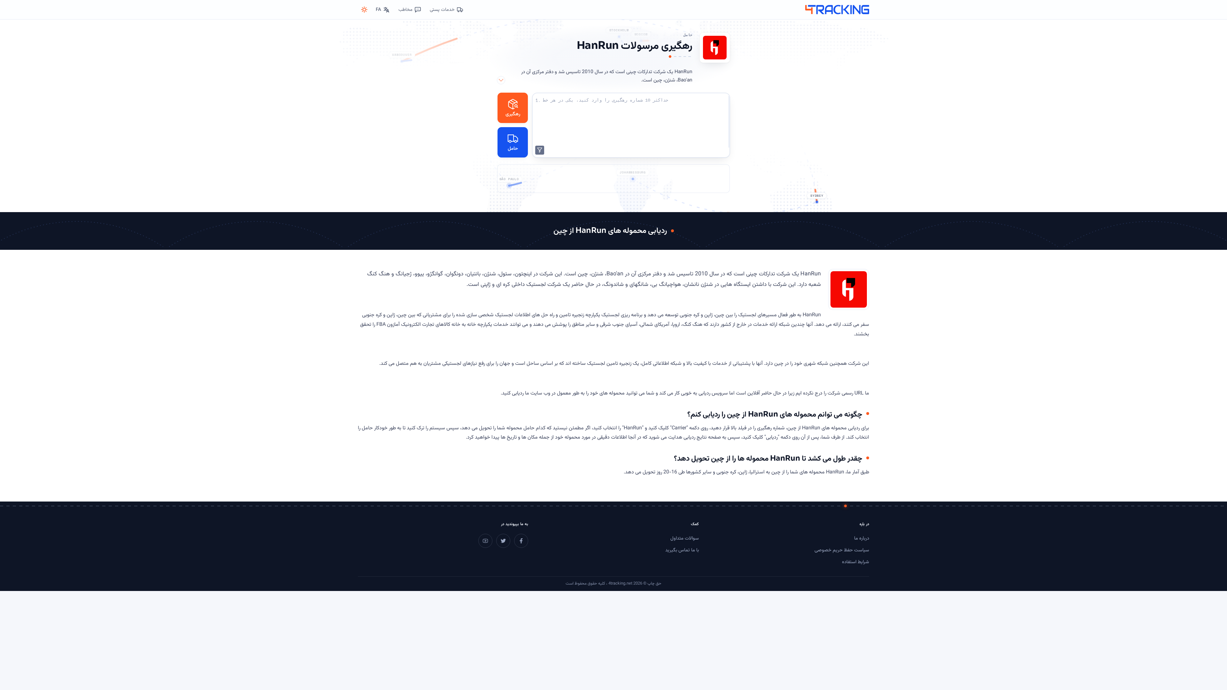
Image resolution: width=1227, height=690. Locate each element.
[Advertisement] (613, 178)
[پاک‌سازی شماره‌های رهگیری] (539, 150)
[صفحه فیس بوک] (521, 541)
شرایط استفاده (855, 562)
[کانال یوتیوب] (485, 541)
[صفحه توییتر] (503, 541)
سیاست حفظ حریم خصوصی (841, 550)
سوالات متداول (684, 538)
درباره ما (861, 538)
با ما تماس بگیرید (682, 550)
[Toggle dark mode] (364, 9)
